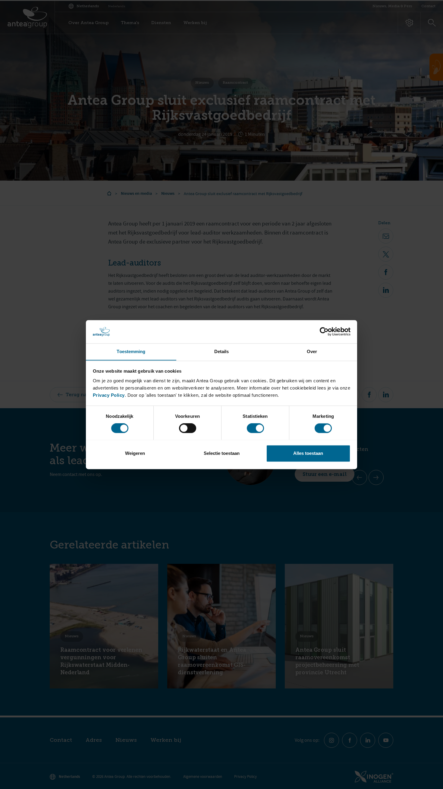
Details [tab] (221, 351)
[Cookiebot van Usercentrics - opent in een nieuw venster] (324, 331)
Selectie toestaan (222, 453)
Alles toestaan (308, 453)
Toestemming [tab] (131, 351)
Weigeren (135, 453)
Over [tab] (312, 351)
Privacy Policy (109, 395)
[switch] (187, 428)
